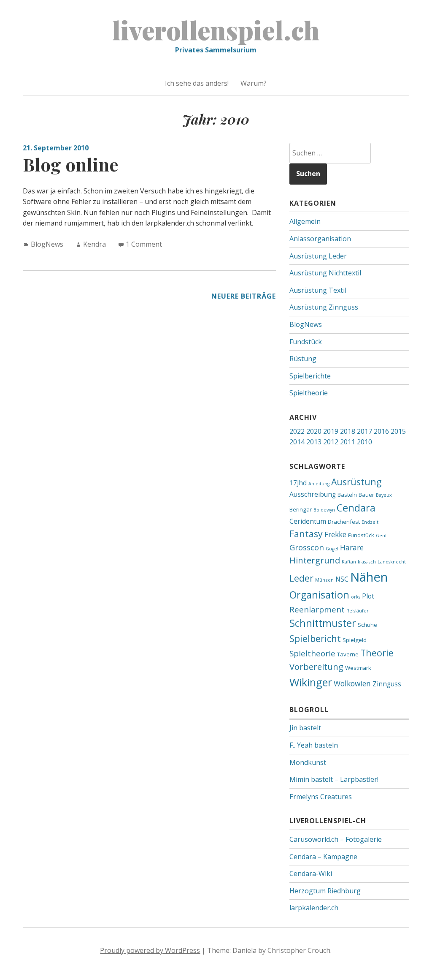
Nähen (369, 577)
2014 (297, 441)
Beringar (300, 509)
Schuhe (367, 624)
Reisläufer (357, 611)
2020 (313, 431)
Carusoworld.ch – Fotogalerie (335, 839)
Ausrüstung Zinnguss (323, 307)
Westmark (358, 668)
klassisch (367, 562)
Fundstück (305, 341)
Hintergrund (314, 560)
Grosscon (306, 547)
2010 (364, 441)
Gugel (332, 549)
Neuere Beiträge (243, 296)
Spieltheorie (308, 392)
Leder (301, 578)
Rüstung (302, 358)
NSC (341, 579)
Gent (381, 536)
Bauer (366, 494)
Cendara (356, 507)
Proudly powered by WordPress (150, 950)
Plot (368, 596)
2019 (330, 431)
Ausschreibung (312, 494)
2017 (364, 431)
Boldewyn (324, 510)
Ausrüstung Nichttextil (325, 273)
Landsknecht (392, 562)
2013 (313, 441)
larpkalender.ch (313, 907)
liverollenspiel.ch (216, 29)
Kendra (94, 244)
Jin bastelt (305, 727)
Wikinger (310, 682)
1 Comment (144, 244)
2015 (398, 431)
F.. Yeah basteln (313, 745)
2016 (381, 431)
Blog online (70, 164)
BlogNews (47, 244)
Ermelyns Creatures (320, 796)
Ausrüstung (356, 482)
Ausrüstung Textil (317, 290)
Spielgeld (355, 640)
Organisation (319, 594)
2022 (297, 431)
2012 (330, 441)
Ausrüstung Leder (318, 256)
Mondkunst (307, 762)
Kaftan (349, 562)
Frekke (335, 534)
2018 (347, 431)
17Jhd (298, 482)
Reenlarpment (317, 609)
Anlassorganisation (320, 238)
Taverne (348, 654)
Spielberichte (310, 376)
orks (355, 597)
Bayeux (384, 495)
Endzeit (370, 522)
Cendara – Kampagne (323, 856)
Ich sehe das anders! (197, 83)
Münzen (324, 580)
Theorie (377, 653)
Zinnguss (387, 683)
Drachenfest (344, 521)
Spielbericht (315, 638)
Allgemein (305, 221)
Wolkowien (352, 683)
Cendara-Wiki (310, 873)
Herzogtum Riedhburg (325, 890)
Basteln (347, 494)
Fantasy (306, 534)
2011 (347, 441)
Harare (352, 547)
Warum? (253, 83)
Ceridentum (307, 521)
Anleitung (318, 484)
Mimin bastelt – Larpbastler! (333, 779)
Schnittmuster (322, 623)
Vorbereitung (316, 666)
